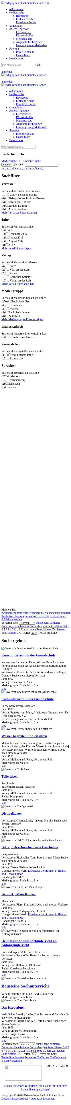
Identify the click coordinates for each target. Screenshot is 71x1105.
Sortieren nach (9, 622)
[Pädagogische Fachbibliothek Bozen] (23, 3)
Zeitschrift (14, 316)
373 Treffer (23, 632)
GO (39, 64)
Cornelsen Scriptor (20, 276)
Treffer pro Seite (47, 632)
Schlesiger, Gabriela (19, 202)
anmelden (7, 71)
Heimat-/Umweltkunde (21, 337)
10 (11, 629)
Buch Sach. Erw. (21, 301)
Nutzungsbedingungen (42, 1098)
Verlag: (5, 993)
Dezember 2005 (17, 233)
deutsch (15, 376)
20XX (12, 244)
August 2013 (15, 237)
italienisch (14, 383)
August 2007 (15, 241)
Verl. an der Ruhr (20, 269)
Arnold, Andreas (17, 209)
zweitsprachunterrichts (39, 612)
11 (15, 629)
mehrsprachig (17, 380)
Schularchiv (16, 358)
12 (18, 629)
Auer (13, 265)
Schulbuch (16, 305)
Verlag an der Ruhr (21, 280)
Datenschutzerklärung (14, 1098)
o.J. (10, 230)
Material (14, 308)
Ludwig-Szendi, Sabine (23, 194)
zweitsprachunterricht (13, 612)
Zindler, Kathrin (17, 205)
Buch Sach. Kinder (19, 312)
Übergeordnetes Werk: (14, 870)
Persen (13, 273)
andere (12, 387)
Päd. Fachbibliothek (22, 354)
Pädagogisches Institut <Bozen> (26, 198)
